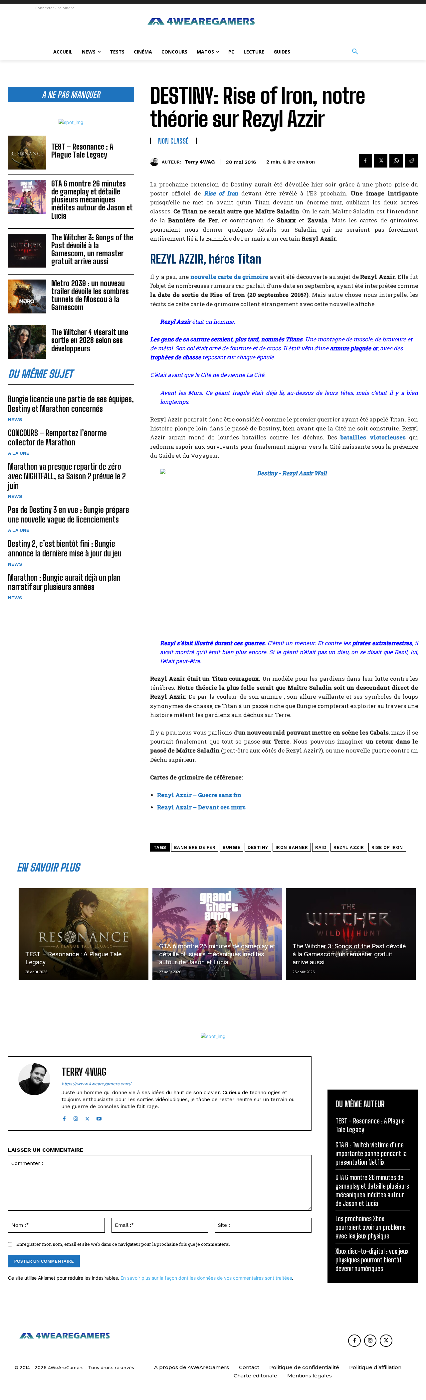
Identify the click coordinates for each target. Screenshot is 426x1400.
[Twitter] (380, 161)
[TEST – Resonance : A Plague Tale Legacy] (27, 153)
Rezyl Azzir (348, 847)
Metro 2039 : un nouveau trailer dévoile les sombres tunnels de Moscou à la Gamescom (90, 295)
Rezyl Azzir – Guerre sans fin (199, 795)
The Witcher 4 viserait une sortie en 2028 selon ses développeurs (89, 340)
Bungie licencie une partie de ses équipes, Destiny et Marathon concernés (71, 403)
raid (320, 847)
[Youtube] (99, 1117)
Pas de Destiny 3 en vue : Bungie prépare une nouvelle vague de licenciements (68, 514)
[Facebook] (365, 161)
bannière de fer (195, 847)
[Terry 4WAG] (156, 162)
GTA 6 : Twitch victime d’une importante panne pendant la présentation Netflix (371, 1153)
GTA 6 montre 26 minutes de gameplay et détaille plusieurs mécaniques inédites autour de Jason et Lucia (92, 199)
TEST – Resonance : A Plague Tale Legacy (82, 150)
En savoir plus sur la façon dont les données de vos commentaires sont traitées (206, 1278)
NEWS (15, 419)
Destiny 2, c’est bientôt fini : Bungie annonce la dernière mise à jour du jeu (64, 548)
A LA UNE (18, 453)
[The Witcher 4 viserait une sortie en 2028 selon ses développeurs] (27, 342)
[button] (355, 52)
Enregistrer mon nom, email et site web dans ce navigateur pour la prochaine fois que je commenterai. (123, 1244)
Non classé (173, 141)
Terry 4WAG (199, 162)
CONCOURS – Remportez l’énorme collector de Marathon (57, 437)
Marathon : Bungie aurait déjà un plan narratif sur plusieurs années (64, 582)
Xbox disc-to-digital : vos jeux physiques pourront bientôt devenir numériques (371, 1259)
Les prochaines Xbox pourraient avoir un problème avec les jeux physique (370, 1227)
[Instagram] (75, 1117)
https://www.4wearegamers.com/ (96, 1083)
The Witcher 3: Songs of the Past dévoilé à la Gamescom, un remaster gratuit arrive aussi (92, 249)
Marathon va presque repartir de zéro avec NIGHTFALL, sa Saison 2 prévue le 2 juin (67, 476)
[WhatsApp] (396, 161)
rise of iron (387, 847)
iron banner (292, 847)
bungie (231, 847)
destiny (258, 847)
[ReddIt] (411, 161)
